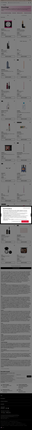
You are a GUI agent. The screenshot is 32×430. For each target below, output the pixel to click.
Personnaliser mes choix (16, 221)
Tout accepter (25, 221)
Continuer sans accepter (26, 207)
